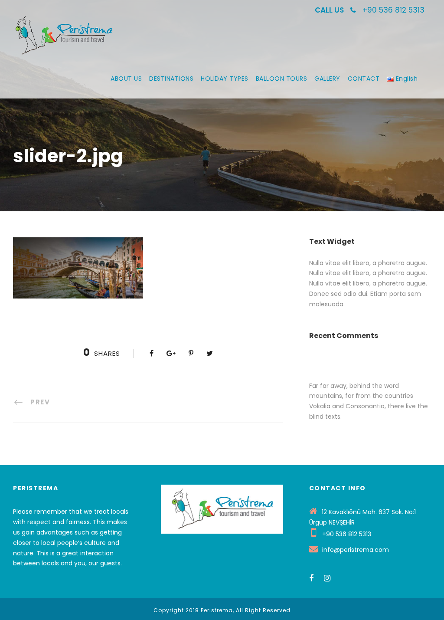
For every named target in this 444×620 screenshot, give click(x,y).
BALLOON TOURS (281, 78)
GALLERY (327, 78)
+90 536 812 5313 (393, 10)
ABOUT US (126, 78)
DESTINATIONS (171, 78)
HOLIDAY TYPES (224, 78)
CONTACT (364, 78)
